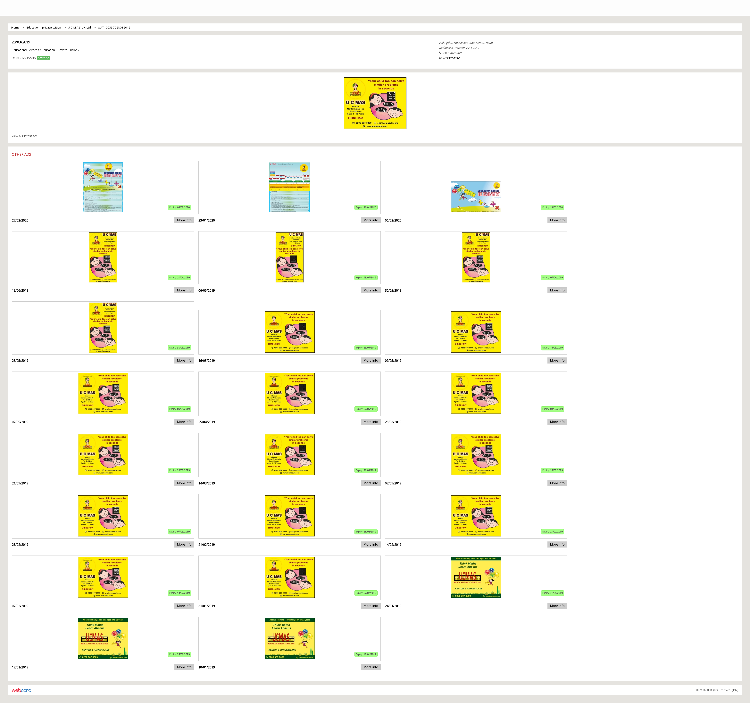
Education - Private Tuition (59, 50)
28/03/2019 (21, 42)
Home (15, 27)
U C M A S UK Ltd (79, 27)
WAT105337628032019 (114, 27)
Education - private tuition (43, 27)
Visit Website (451, 58)
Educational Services (25, 50)
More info (184, 220)
